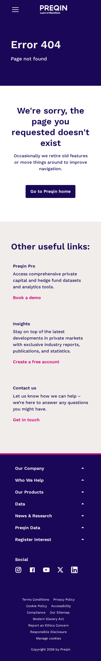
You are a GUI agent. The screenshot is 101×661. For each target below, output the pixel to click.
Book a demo (27, 297)
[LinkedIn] (74, 569)
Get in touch (26, 419)
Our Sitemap (60, 612)
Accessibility (61, 606)
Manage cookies (48, 638)
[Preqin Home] (53, 9)
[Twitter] (60, 569)
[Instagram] (18, 569)
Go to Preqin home (50, 191)
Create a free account (36, 361)
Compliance (36, 612)
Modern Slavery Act (48, 619)
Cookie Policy (36, 606)
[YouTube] (46, 569)
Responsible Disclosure (48, 632)
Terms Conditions (35, 599)
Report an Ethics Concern (48, 625)
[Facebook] (32, 569)
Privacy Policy (64, 599)
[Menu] (15, 9)
